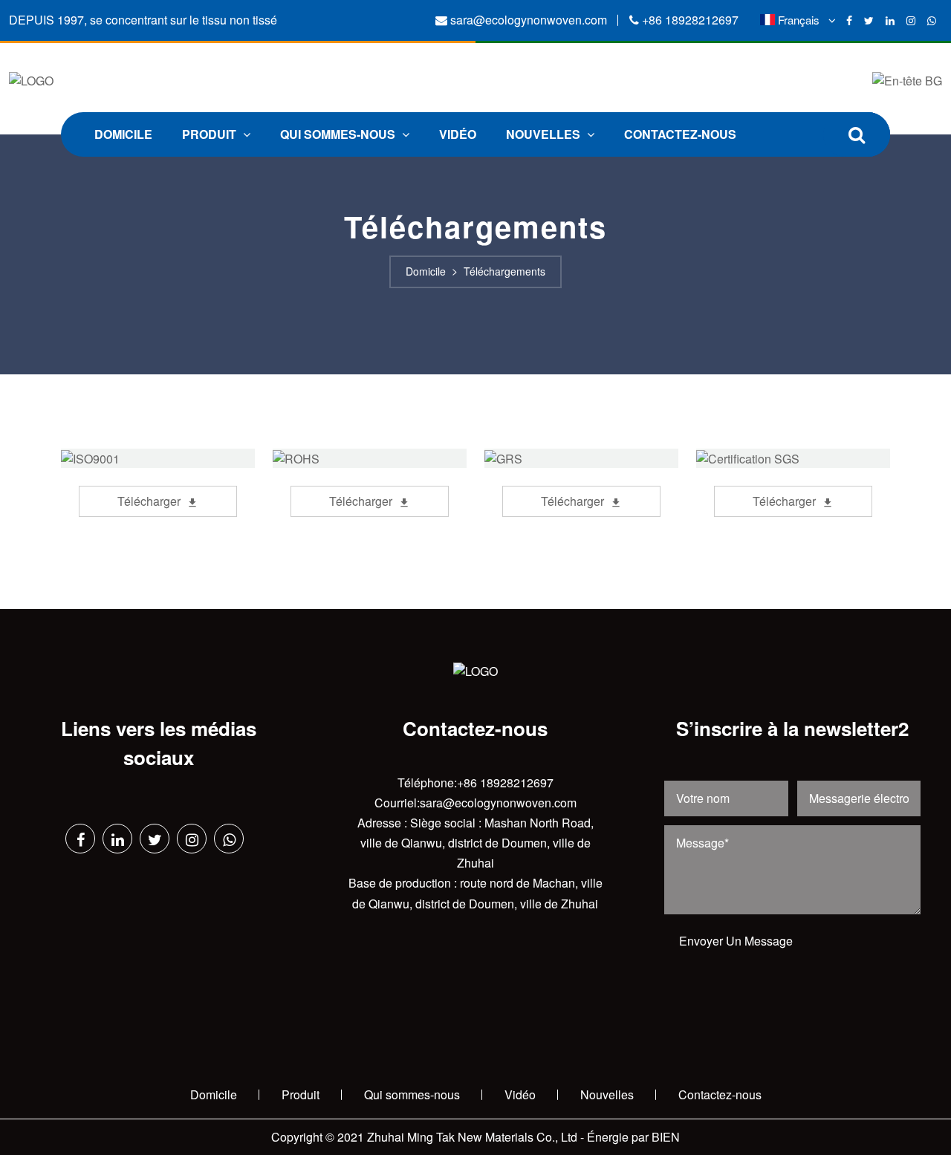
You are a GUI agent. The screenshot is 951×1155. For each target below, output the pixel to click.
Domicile (123, 134)
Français (798, 19)
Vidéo (457, 134)
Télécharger (149, 501)
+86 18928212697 (690, 19)
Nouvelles (544, 134)
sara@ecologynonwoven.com (528, 19)
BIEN (666, 1136)
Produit (210, 134)
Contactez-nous (680, 134)
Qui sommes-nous (339, 134)
